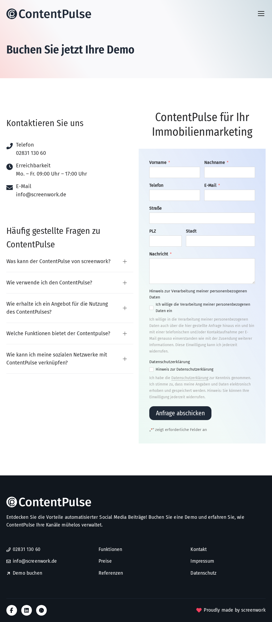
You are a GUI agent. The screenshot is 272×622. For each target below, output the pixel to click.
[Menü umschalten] (261, 13)
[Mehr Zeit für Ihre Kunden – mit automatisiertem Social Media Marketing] (51, 14)
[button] (69, 261)
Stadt (191, 231)
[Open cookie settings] (41, 610)
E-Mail (212, 185)
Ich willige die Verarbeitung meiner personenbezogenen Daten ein (203, 307)
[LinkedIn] (26, 610)
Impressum (202, 561)
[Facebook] (11, 610)
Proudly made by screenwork (235, 610)
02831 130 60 (31, 153)
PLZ (152, 231)
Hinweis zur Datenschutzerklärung (184, 369)
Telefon (156, 185)
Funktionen (110, 549)
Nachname (216, 162)
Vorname (159, 162)
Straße (155, 208)
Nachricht (160, 253)
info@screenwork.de (41, 194)
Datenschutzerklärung (189, 378)
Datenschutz (203, 573)
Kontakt (198, 549)
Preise (105, 561)
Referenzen (111, 573)
